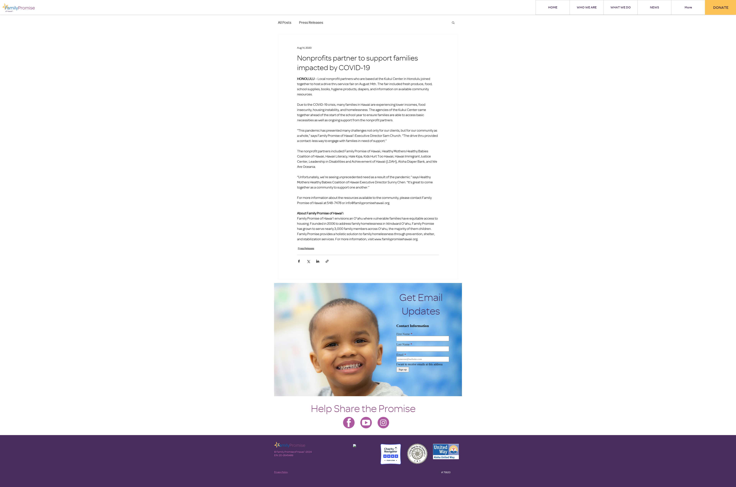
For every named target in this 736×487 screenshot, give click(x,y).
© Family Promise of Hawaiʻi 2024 (293, 451)
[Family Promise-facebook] (349, 422)
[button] (453, 22)
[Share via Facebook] (299, 261)
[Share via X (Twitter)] (308, 261)
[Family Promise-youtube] (366, 422)
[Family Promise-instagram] (383, 422)
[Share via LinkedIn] (318, 261)
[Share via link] (327, 261)
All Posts (284, 22)
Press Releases (311, 22)
